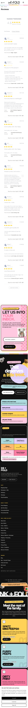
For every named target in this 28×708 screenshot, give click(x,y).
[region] (14, 697)
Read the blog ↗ (12, 479)
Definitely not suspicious (8, 570)
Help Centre (3, 520)
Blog (2, 557)
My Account (3, 565)
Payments (3, 540)
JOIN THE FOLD (8, 346)
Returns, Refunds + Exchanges (7, 535)
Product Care (3, 532)
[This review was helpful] (20, 56)
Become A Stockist (5, 549)
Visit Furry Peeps (7, 664)
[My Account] (23, 2)
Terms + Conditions (5, 547)
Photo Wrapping (4, 505)
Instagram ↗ (4, 479)
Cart (2, 567)
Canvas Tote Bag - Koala (15, 212)
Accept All (14, 698)
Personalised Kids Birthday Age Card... (16, 133)
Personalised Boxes (5, 510)
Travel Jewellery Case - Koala (16, 235)
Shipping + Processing (5, 537)
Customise (14, 701)
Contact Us (3, 542)
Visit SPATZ (6, 639)
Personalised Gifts (4, 512)
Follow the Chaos (4, 562)
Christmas (3, 494)
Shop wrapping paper (8, 392)
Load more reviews (14, 287)
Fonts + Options (4, 525)
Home (2, 6)
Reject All (14, 705)
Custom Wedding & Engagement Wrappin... (16, 111)
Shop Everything (4, 497)
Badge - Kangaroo (14, 52)
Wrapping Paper (4, 487)
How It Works (3, 523)
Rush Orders (3, 530)
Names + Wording (4, 528)
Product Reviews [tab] (16, 31)
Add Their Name (4, 507)
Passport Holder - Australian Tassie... (17, 83)
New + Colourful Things (5, 560)
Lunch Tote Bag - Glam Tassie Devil (17, 256)
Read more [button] (22, 176)
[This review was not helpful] (22, 56)
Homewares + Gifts (5, 490)
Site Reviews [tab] (7, 31)
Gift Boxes (3, 492)
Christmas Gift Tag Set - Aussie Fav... (17, 278)
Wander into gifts (21, 392)
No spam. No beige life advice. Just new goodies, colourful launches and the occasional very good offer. (13, 343)
